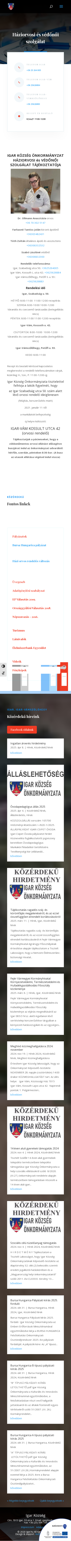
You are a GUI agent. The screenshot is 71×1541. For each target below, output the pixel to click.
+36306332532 (35, 245)
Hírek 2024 (35, 1053)
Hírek (30, 747)
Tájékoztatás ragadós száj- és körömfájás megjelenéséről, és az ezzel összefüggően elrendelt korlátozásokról (35, 913)
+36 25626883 (33, 104)
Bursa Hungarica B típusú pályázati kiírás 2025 (32, 1367)
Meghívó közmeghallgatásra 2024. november (31, 1047)
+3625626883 (35, 281)
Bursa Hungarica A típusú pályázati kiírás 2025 (32, 1436)
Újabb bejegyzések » (52, 1500)
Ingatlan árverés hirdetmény (28, 743)
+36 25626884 (33, 85)
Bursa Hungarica (37, 1307)
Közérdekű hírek (43, 747)
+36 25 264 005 (34, 70)
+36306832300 (35, 256)
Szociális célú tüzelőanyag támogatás (33, 1243)
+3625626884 (53, 272)
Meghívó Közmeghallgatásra (33, 1058)
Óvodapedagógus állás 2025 (27, 806)
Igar (39, 920)
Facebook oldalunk (22, 729)
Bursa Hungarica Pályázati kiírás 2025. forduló (34, 1302)
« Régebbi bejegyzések (20, 1500)
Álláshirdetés (17, 815)
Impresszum (27, 1527)
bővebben (16, 752)
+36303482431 (35, 234)
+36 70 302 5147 (35, 222)
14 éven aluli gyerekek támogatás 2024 (34, 1148)
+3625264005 (50, 268)
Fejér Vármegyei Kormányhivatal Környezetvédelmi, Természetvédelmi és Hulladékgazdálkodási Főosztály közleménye (35, 984)
